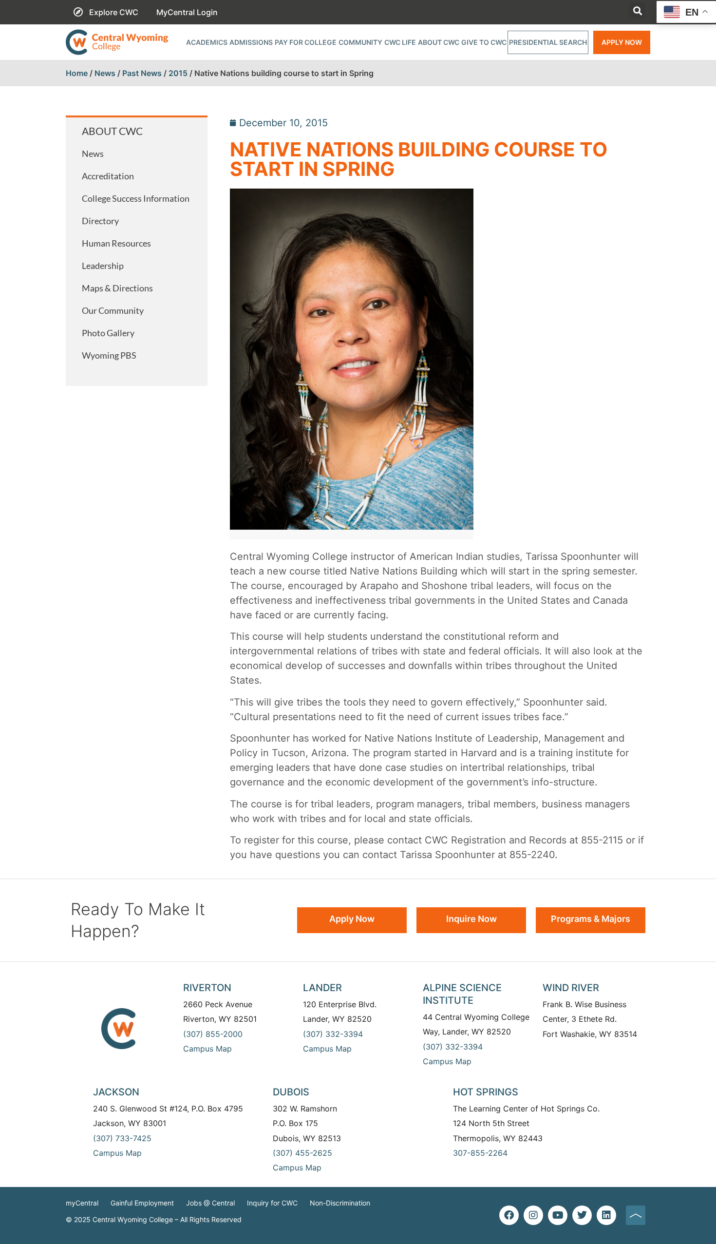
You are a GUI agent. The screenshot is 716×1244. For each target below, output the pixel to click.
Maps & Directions (117, 288)
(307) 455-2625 (302, 1153)
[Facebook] (509, 1215)
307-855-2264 (480, 1153)
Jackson (116, 1092)
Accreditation (108, 176)
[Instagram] (533, 1215)
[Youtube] (557, 1215)
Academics (206, 42)
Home (77, 73)
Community (360, 42)
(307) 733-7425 (122, 1138)
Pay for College (306, 42)
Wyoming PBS (109, 355)
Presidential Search (548, 42)
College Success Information (135, 198)
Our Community (113, 310)
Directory (100, 220)
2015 (178, 73)
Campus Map (207, 1048)
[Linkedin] (606, 1215)
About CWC (438, 42)
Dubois (291, 1092)
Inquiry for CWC (272, 1203)
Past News (142, 73)
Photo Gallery (108, 332)
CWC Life (400, 42)
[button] (637, 10)
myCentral (82, 1203)
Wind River (571, 988)
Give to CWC (484, 42)
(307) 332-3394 (333, 1034)
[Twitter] (582, 1215)
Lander (322, 988)
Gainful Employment (142, 1203)
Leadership (103, 265)
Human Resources (116, 243)
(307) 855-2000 (213, 1034)
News (104, 73)
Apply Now (622, 42)
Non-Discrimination (340, 1203)
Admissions (251, 42)
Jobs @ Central (210, 1203)
